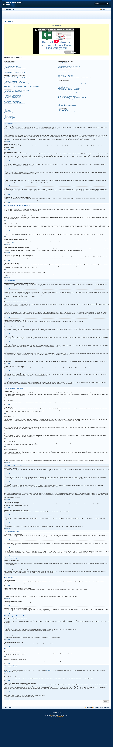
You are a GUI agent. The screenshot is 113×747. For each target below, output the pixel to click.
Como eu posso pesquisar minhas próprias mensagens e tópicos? (70, 92)
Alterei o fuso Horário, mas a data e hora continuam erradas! (15, 80)
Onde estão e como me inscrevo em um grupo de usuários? (69, 66)
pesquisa (86, 684)
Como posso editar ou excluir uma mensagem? (13, 91)
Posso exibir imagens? (8, 112)
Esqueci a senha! (7, 69)
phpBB (12, 242)
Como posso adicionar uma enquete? (11, 94)
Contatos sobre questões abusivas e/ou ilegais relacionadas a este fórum (71, 111)
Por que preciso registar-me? (9, 62)
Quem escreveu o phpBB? (62, 109)
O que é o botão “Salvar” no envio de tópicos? (12, 102)
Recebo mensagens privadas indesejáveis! (65, 76)
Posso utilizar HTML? (8, 110)
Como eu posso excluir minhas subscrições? (66, 99)
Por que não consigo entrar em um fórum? (12, 97)
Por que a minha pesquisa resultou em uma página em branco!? (69, 89)
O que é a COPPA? (7, 63)
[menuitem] (12, 9)
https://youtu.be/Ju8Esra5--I (56, 27)
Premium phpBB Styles (61, 711)
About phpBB (7, 671)
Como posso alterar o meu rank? (10, 85)
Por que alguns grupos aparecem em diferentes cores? (68, 68)
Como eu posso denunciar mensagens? (11, 101)
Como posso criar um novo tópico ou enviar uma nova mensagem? (17, 90)
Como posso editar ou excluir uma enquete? (12, 96)
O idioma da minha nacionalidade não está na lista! (13, 81)
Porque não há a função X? (63, 110)
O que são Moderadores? (62, 63)
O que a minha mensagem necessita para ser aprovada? (14, 103)
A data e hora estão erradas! (9, 79)
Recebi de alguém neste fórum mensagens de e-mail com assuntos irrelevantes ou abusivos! (75, 77)
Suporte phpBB (59, 716)
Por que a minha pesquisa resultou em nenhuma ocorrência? (69, 88)
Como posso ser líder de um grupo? (64, 67)
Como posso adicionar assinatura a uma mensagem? (14, 92)
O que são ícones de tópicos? (9, 118)
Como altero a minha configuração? (11, 76)
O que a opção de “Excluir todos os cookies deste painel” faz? (15, 72)
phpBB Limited (49, 670)
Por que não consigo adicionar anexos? (11, 98)
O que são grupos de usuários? (63, 65)
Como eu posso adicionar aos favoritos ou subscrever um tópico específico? (72, 97)
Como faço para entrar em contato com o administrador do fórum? (70, 113)
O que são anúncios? (8, 115)
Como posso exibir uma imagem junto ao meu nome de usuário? (16, 83)
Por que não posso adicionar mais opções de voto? (13, 95)
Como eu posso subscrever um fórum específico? (67, 98)
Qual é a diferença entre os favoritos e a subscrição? (67, 96)
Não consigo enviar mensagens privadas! (65, 75)
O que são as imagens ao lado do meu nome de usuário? (15, 82)
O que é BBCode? (7, 109)
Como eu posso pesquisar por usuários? (65, 90)
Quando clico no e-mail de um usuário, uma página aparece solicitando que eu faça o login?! (21, 86)
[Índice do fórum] (12, 4)
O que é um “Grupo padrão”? (63, 69)
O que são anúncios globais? (9, 113)
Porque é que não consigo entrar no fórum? (12, 67)
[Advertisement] (56, 15)
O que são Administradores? (63, 62)
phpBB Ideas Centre (61, 678)
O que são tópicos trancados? (9, 117)
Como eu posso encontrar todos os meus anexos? (67, 105)
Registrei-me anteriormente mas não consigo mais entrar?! (15, 68)
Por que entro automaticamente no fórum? (12, 71)
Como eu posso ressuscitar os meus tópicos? (12, 104)
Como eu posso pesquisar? (63, 87)
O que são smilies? (7, 111)
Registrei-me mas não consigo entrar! (11, 66)
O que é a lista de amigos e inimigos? (64, 81)
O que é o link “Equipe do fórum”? (64, 71)
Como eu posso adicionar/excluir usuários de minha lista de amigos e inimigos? (72, 83)
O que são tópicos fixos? (8, 116)
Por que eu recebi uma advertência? (11, 100)
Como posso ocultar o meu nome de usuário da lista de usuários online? (17, 77)
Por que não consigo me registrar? (10, 65)
